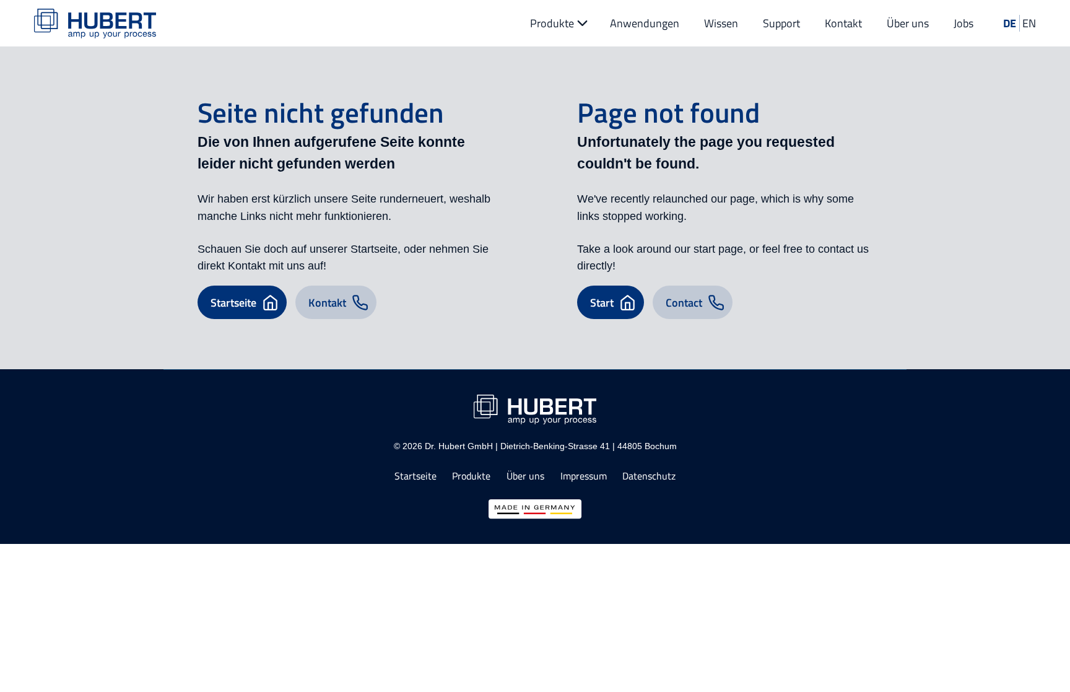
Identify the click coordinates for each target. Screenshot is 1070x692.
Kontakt (843, 23)
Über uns (908, 23)
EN (1029, 23)
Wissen (721, 23)
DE (1009, 23)
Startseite (415, 476)
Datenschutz (649, 476)
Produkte (552, 23)
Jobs (963, 23)
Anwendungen (644, 23)
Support (781, 23)
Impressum (583, 476)
